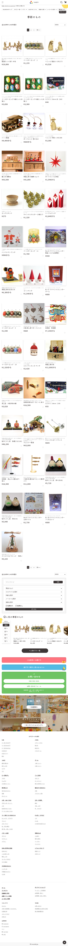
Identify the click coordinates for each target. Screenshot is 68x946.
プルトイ (4, 821)
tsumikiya (34, 944)
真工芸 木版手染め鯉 (9, 403)
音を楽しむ (5, 788)
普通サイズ (37, 851)
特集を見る (62, 11)
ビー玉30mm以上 (6, 748)
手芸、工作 (37, 806)
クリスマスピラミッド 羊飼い (12, 556)
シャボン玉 (4, 869)
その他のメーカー (6, 783)
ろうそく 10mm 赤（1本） (54, 99)
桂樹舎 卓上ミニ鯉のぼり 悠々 (10, 480)
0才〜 (6, 628)
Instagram (6, 926)
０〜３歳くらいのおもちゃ (9, 815)
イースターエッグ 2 (31, 60)
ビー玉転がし (5, 775)
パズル (36, 740)
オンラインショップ (40, 887)
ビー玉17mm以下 (6, 743)
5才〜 (6, 638)
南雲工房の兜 (49, 364)
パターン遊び (5, 833)
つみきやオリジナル (32, 9)
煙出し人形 (4, 856)
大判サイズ (37, 854)
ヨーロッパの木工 (6, 859)
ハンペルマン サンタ (8, 252)
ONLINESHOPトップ (7, 9)
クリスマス (37, 844)
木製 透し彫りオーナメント (33, 328)
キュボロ (4, 781)
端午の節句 (37, 839)
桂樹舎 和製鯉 (50, 328)
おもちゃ (4, 906)
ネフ (3, 771)
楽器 (3, 793)
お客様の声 (4, 911)
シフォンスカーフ (39, 848)
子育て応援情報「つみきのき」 (9, 908)
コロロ (3, 778)
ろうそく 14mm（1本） (53, 403)
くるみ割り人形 (5, 854)
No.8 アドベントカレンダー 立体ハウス (33, 518)
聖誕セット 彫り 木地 (9, 61)
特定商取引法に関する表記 (41, 908)
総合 (6, 625)
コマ (36, 818)
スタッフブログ (5, 914)
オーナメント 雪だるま (31, 139)
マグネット (4, 839)
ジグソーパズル (38, 743)
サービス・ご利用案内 (40, 890)
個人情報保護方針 (39, 911)
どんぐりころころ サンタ (32, 366)
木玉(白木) (4, 751)
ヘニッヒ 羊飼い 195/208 (53, 138)
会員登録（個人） (39, 893)
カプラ (3, 768)
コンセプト (5, 890)
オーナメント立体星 (52, 177)
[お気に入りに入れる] (21, 66)
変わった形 (4, 766)
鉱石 (3, 756)
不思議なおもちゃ (6, 871)
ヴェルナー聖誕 (29, 442)
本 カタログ (38, 808)
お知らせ (4, 916)
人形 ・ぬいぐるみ (6, 800)
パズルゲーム (38, 751)
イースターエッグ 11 (31, 251)
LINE (4, 934)
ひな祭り (37, 836)
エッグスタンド (7, 213)
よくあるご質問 (6, 899)
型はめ (36, 745)
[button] (3, 2)
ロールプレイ (38, 781)
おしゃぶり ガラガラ (7, 818)
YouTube (5, 932)
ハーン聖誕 (5, 138)
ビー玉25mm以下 (6, 745)
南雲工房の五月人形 (8, 289)
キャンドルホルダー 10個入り (33, 214)
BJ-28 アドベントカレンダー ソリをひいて (55, 518)
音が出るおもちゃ (6, 791)
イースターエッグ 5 (9, 328)
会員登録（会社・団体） (41, 896)
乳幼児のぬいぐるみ (6, 808)
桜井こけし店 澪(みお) (10, 519)
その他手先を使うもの (40, 823)
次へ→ (38, 30)
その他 (3, 874)
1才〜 (6, 631)
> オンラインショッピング (10, 6)
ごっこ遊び (38, 775)
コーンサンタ (28, 291)
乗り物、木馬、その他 (7, 829)
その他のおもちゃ (6, 866)
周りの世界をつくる (40, 783)
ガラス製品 (4, 862)
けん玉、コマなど (39, 815)
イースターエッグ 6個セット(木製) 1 (12, 100)
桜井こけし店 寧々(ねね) (54, 480)
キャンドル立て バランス (53, 440)
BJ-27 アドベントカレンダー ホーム (55, 290)
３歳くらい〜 (38, 763)
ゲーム (36, 760)
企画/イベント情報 (7, 896)
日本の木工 (4, 851)
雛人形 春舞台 (6, 177)
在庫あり (10, 606)
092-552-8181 (34, 681)
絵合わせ (37, 748)
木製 (36, 791)
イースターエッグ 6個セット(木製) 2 (34, 100)
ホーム (3, 888)
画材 (36, 803)
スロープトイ (5, 823)
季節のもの (38, 833)
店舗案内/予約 (5, 893)
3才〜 (6, 635)
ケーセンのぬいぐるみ (7, 811)
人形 (3, 806)
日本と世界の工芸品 (7, 848)
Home (3, 6)
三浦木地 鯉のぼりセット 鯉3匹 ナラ (34, 480)
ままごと (37, 778)
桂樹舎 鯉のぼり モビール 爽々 (34, 402)
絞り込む (34, 609)
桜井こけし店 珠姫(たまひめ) (12, 441)
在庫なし (20, 606)
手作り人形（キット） (7, 803)
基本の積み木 (5, 763)
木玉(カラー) (5, 753)
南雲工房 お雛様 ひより (31, 177)
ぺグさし (4, 841)
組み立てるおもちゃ (40, 788)
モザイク (4, 836)
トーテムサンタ (50, 213)
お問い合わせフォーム (34, 686)
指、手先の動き (5, 826)
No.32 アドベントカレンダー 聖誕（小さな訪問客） (55, 252)
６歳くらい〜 (38, 766)
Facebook (5, 924)
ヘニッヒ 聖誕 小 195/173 (54, 61)
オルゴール (4, 796)
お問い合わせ (38, 906)
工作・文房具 (39, 800)
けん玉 (36, 821)
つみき (3, 760)
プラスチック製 (38, 793)
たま (3, 740)
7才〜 (6, 641)
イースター (37, 841)
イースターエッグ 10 (9, 364)
